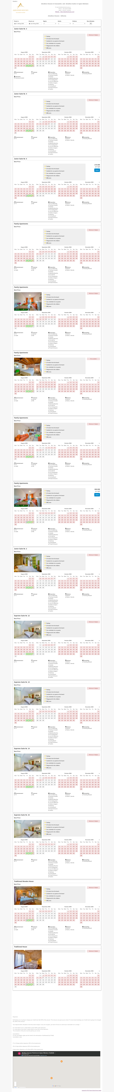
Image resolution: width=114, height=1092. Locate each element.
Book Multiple (90, 21)
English (15, 1)
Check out (31, 21)
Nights (45, 21)
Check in (16, 21)
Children (74, 21)
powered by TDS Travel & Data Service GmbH (91, 1090)
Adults (59, 21)
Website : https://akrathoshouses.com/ (64, 11)
